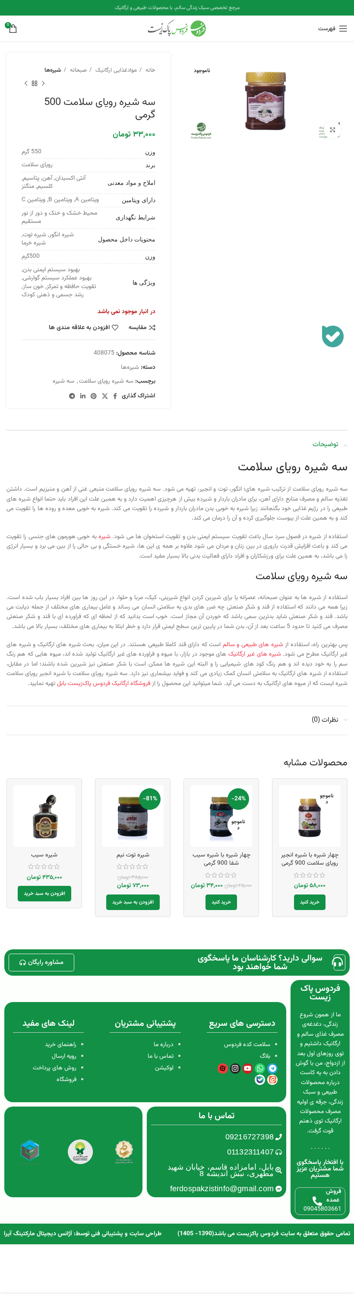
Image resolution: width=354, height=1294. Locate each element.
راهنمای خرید (60, 1045)
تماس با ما (161, 1056)
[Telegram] (272, 1068)
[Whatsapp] (260, 1068)
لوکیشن (164, 1068)
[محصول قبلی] (43, 83)
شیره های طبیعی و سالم (253, 645)
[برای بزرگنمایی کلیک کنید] (332, 130)
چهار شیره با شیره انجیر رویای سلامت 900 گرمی (309, 859)
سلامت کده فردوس (247, 1045)
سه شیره (63, 381)
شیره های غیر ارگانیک (254, 654)
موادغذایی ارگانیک (115, 70)
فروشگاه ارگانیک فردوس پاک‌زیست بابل (104, 683)
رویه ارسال (64, 1056)
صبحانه (77, 70)
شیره (104, 537)
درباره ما (164, 1045)
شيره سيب (44, 855)
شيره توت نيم (133, 855)
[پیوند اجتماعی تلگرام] (72, 396)
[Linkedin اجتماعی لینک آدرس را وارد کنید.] (83, 396)
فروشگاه (66, 1080)
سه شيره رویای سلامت (106, 381)
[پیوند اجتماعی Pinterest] (93, 396)
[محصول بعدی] (26, 83)
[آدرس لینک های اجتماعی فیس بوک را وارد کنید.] (115, 396)
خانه (149, 70)
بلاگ (265, 1056)
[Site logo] (177, 29)
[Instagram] (235, 1068)
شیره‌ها (52, 70)
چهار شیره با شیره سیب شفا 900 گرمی (221, 859)
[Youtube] (248, 1068)
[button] (133, 902)
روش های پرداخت (54, 1068)
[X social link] (105, 396)
